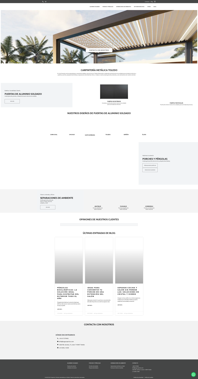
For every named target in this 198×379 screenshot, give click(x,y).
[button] (193, 374)
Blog (155, 6)
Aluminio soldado (95, 6)
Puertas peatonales (176, 103)
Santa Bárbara (90, 135)
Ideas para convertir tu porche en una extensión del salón (95, 292)
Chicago (72, 134)
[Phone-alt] (43, 1)
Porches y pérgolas (108, 6)
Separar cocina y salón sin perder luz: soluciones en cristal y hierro (128, 291)
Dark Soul (53, 134)
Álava (144, 134)
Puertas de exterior (114, 101)
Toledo (108, 134)
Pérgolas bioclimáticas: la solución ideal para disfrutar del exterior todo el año (68, 293)
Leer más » (59, 309)
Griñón (126, 134)
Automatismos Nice (139, 6)
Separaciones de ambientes (123, 6)
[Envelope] (45, 1)
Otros (149, 6)
